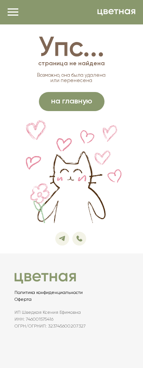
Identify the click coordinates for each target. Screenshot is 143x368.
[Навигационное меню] (13, 12)
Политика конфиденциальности (48, 293)
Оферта (23, 299)
